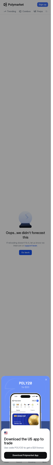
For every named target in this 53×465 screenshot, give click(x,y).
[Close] (46, 380)
